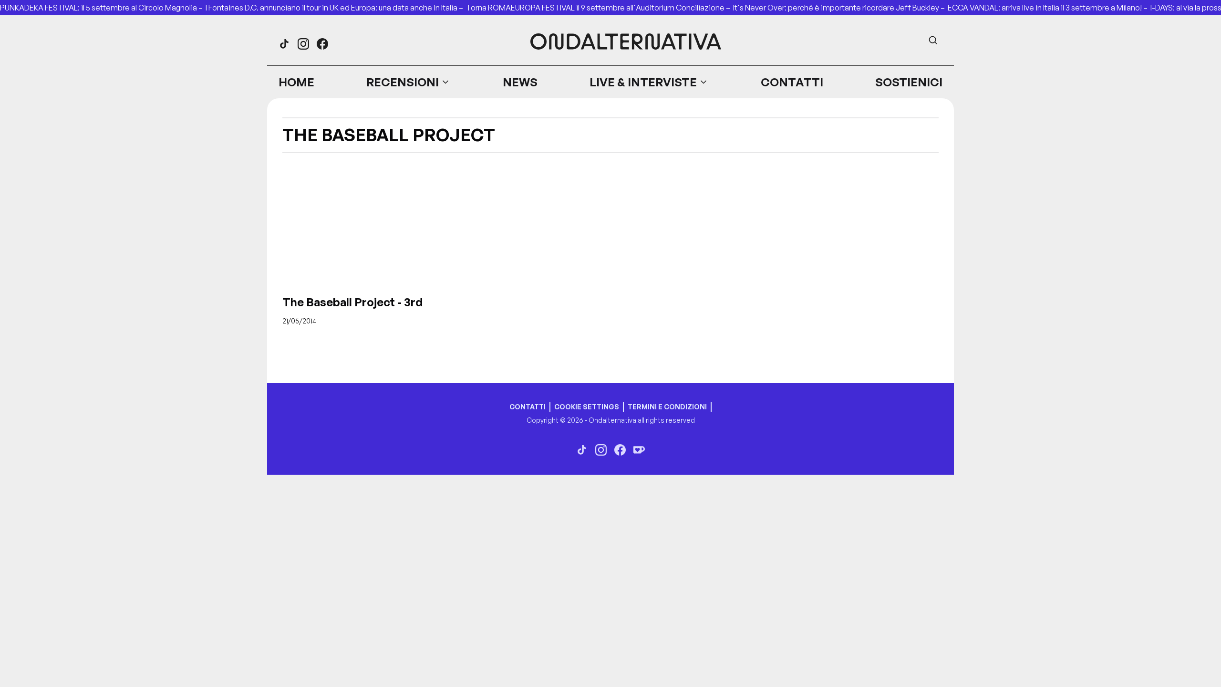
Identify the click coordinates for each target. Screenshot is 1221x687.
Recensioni (402, 82)
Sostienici (908, 82)
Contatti (792, 82)
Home (296, 82)
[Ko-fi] (639, 450)
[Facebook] (322, 44)
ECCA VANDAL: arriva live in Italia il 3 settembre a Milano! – (1049, 7)
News (520, 82)
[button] (408, 82)
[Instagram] (303, 44)
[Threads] (284, 44)
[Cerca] (932, 40)
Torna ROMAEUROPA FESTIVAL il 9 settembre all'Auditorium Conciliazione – (599, 7)
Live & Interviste (643, 82)
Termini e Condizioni (667, 407)
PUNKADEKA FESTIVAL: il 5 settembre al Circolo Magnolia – (103, 7)
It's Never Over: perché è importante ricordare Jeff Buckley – (840, 7)
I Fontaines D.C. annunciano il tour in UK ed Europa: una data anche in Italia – (336, 7)
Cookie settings (586, 407)
